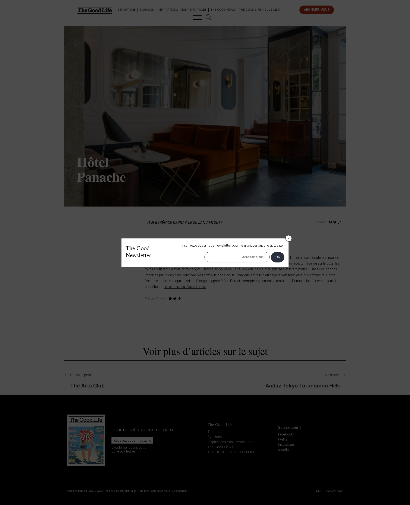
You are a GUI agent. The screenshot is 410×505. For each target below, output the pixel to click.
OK (277, 257)
